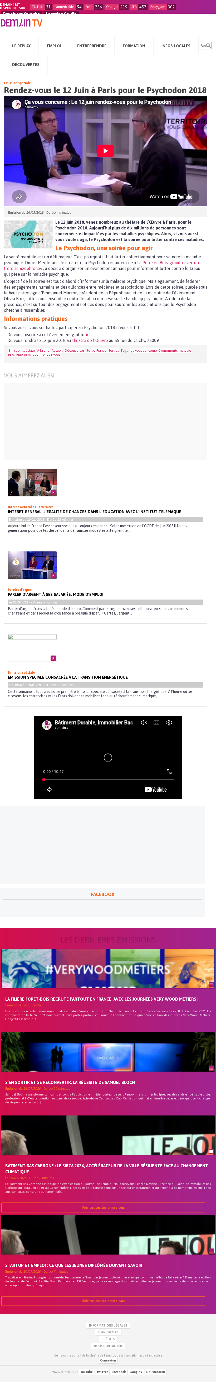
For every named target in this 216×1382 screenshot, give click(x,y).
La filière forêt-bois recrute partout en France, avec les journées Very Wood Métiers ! (102, 999)
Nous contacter (108, 1346)
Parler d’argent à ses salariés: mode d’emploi (55, 594)
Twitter (102, 1372)
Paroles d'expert (20, 590)
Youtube (87, 1372)
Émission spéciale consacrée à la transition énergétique (68, 677)
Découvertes (74, 350)
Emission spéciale (17, 83)
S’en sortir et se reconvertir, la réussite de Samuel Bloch (70, 1082)
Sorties (114, 350)
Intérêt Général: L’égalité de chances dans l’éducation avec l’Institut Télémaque (94, 511)
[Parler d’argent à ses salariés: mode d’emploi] (32, 565)
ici (88, 334)
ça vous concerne (144, 350)
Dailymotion (155, 1372)
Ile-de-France (96, 350)
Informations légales (108, 1325)
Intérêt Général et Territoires (30, 507)
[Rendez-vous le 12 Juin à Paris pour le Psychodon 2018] (28, 234)
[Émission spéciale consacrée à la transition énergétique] (32, 648)
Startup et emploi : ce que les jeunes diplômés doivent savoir (73, 1265)
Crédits (108, 1339)
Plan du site (108, 1332)
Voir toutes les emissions (103, 1207)
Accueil (57, 350)
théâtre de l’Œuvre (90, 340)
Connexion (108, 1360)
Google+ (136, 1372)
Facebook (119, 1372)
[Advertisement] (101, 422)
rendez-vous (51, 354)
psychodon (32, 354)
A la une (43, 350)
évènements (168, 350)
